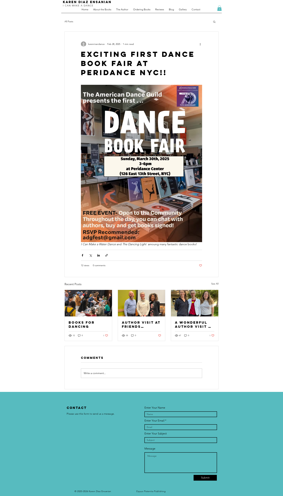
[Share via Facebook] (82, 255)
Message (149, 448)
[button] (219, 8)
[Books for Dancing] (88, 303)
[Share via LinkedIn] (98, 255)
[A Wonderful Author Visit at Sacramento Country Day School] (194, 303)
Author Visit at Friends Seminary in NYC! (141, 324)
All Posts (69, 21)
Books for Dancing (82, 324)
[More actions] (200, 44)
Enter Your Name (154, 407)
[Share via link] (106, 255)
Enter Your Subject (155, 433)
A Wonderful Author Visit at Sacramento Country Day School (194, 324)
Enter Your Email (154, 420)
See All (214, 283)
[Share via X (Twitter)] (90, 255)
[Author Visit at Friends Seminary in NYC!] (141, 303)
